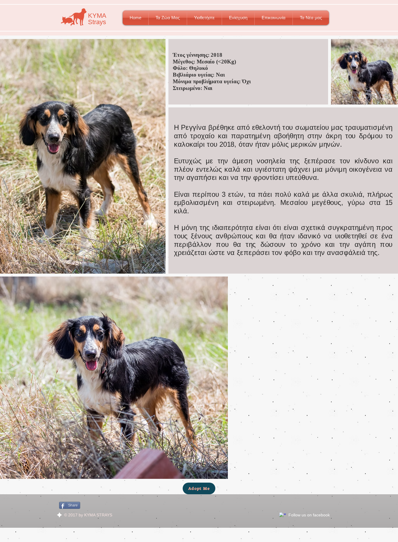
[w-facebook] (282, 515)
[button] (168, 17)
